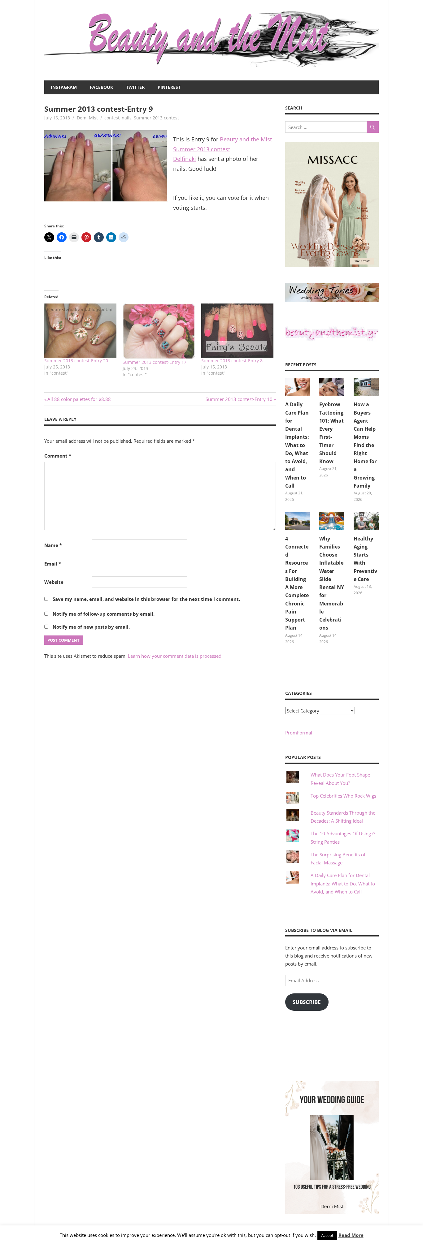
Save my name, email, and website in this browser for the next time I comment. (146, 599)
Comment (57, 456)
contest (112, 118)
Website (53, 582)
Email (52, 564)
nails (127, 118)
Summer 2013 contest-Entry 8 (232, 361)
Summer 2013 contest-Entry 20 (76, 361)
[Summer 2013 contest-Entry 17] (159, 331)
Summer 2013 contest (156, 118)
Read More (351, 1235)
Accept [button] (327, 1235)
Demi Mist (87, 118)
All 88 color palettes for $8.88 (79, 399)
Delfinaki (184, 158)
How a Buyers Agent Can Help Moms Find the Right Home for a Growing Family (365, 445)
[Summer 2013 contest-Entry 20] (80, 330)
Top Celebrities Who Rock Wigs (343, 796)
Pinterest (169, 87)
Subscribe (307, 1001)
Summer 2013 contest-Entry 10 (239, 399)
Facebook (101, 87)
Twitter (135, 87)
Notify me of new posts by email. (91, 627)
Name (53, 545)
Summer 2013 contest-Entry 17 (154, 362)
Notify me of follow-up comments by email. (104, 614)
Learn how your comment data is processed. (175, 656)
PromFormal (298, 733)
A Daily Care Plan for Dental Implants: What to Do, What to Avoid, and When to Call (297, 445)
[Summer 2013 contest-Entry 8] (237, 330)
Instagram (64, 87)
